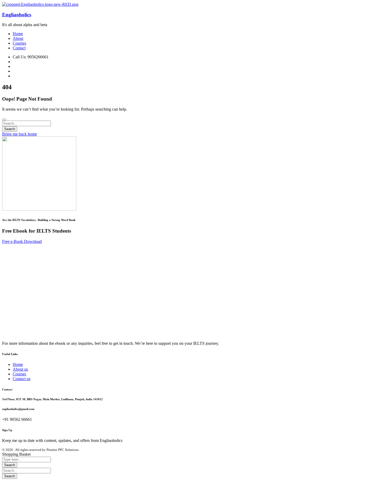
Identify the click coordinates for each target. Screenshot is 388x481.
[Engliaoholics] (40, 4)
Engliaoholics (16, 14)
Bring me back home (19, 134)
